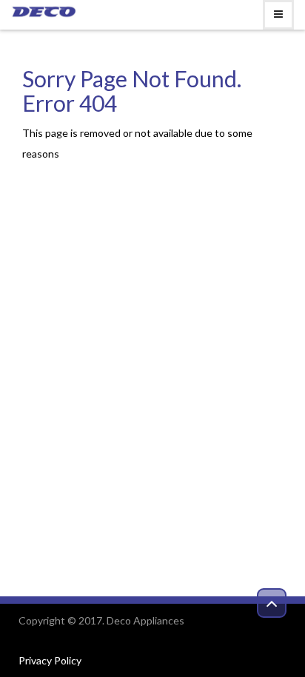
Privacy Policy (50, 660)
